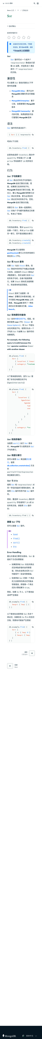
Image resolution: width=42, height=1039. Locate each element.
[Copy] (32, 134)
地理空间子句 (20, 319)
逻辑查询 (25, 10)
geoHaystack (13, 253)
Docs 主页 (10, 10)
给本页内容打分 (12, 33)
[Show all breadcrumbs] (18, 10)
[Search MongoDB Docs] (34, 3)
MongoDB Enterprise (20, 101)
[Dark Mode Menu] (37, 3)
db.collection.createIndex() (18, 465)
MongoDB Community (21, 111)
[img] (9, 37)
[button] (31, 1036)
